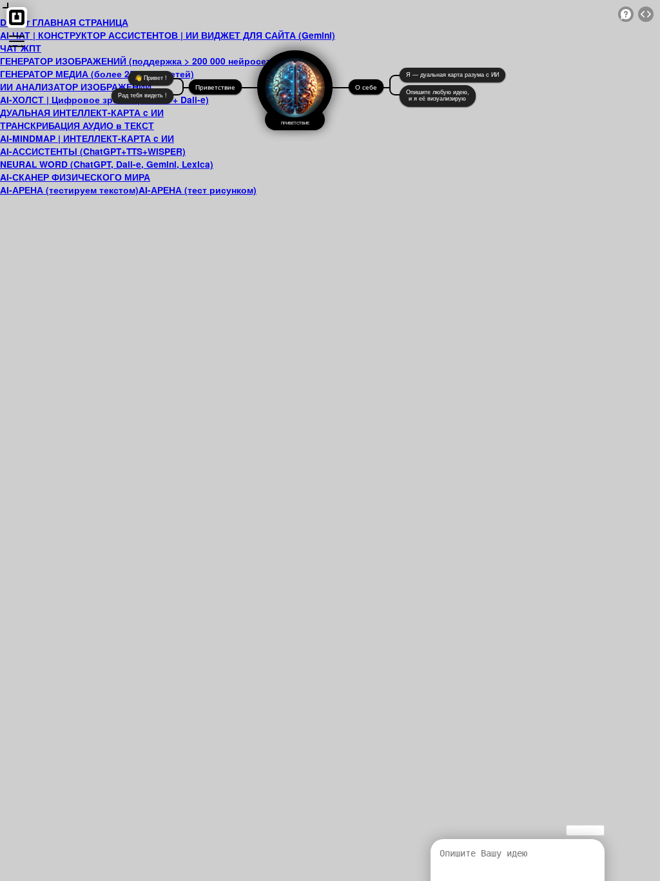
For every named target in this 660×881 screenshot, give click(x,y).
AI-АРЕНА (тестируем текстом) (69, 189)
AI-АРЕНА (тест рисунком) (198, 189)
